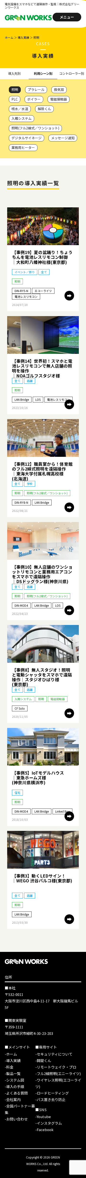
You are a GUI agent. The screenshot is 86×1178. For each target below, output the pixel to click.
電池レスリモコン (26, 296)
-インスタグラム (48, 1123)
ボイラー (34, 99)
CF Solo (20, 708)
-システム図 (14, 1079)
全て (44, 272)
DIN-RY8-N (21, 502)
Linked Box (62, 811)
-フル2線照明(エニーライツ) (58, 1073)
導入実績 (23, 37)
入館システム (21, 118)
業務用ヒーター (23, 147)
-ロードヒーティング (52, 1092)
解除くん (44, 108)
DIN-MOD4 (21, 605)
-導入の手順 (14, 1086)
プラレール (36, 89)
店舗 (29, 381)
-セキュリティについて (53, 1054)
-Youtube (43, 1116)
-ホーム (11, 1054)
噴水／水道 (19, 108)
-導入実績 (13, 1060)
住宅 (17, 792)
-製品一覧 (13, 1073)
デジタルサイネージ (26, 137)
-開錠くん (43, 1060)
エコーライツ (43, 291)
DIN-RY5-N (21, 291)
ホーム (9, 37)
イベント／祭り (25, 272)
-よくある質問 (16, 1092)
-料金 (9, 1067)
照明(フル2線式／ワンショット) (35, 128)
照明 (14, 89)
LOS (38, 399)
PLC (14, 99)
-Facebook (44, 1129)
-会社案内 (13, 1099)
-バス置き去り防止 (50, 1099)
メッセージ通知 (63, 137)
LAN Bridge (22, 399)
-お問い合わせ (16, 1118)
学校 (29, 484)
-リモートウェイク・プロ (55, 1067)
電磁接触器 (58, 99)
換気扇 (59, 89)
